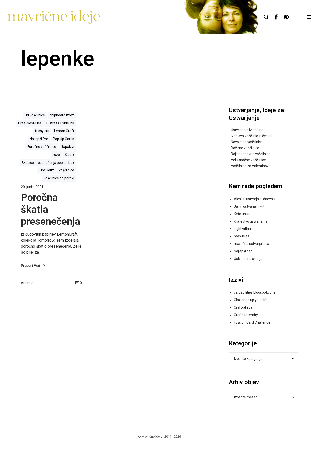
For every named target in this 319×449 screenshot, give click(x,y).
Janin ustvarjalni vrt (249, 206)
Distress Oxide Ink (60, 123)
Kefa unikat (243, 214)
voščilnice (66, 170)
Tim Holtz (46, 170)
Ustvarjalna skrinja (248, 259)
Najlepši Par (39, 139)
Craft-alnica (243, 307)
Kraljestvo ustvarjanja (250, 221)
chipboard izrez (62, 115)
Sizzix (69, 155)
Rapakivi (67, 147)
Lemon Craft (64, 131)
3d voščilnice (35, 115)
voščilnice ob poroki (59, 178)
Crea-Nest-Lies (30, 123)
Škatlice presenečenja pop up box (48, 163)
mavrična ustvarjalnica (251, 244)
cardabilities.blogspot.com (254, 292)
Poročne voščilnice (41, 147)
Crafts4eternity (246, 315)
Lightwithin (242, 229)
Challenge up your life (251, 300)
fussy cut (42, 131)
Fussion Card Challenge (252, 322)
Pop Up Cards (63, 139)
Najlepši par (243, 251)
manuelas (241, 236)
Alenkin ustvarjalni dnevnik (254, 199)
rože (56, 155)
